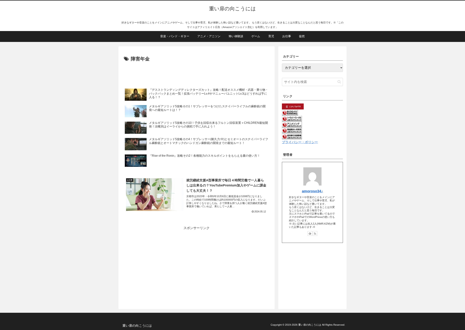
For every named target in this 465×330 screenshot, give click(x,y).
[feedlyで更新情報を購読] (310, 233)
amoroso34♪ (312, 191)
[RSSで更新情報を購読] (315, 233)
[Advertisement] (196, 73)
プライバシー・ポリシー (300, 142)
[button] (339, 82)
